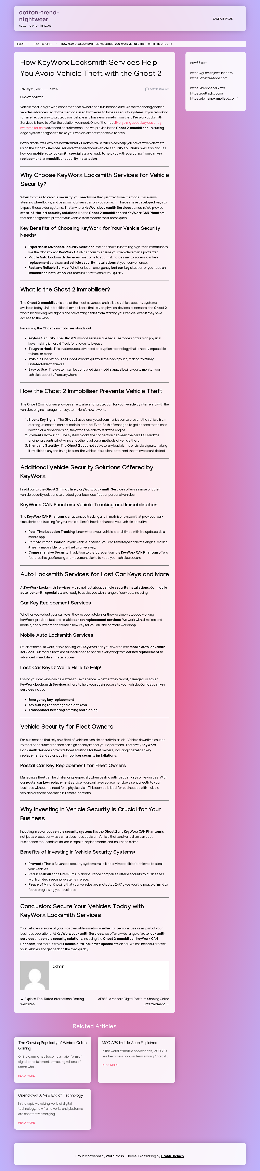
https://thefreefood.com (208, 78)
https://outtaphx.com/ (206, 93)
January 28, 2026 (31, 89)
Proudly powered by (100, 1156)
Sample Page (222, 18)
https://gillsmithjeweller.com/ (211, 73)
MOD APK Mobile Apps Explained (129, 1043)
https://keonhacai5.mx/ (207, 88)
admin (54, 89)
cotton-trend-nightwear (39, 16)
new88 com (198, 62)
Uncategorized (43, 44)
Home (20, 44)
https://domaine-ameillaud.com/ (214, 98)
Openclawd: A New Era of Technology (50, 1096)
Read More (26, 1076)
